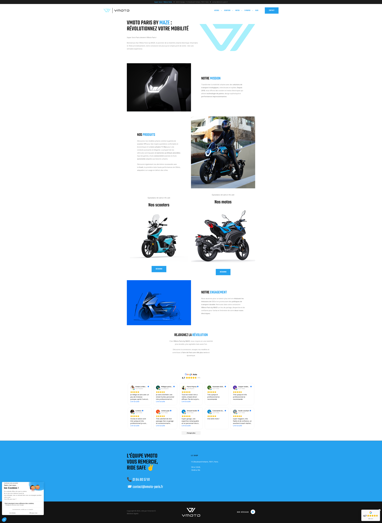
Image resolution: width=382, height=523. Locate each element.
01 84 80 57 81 (141, 480)
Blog (256, 10)
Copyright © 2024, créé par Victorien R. (141, 511)
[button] (272, 10)
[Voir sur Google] (132, 388)
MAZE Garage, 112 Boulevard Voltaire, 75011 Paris (192, 2)
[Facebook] (253, 512)
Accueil (216, 10)
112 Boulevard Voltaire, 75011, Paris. (204, 462)
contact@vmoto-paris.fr (220, 2)
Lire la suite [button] (134, 401)
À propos (247, 10)
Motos (237, 10)
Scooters (227, 10)
